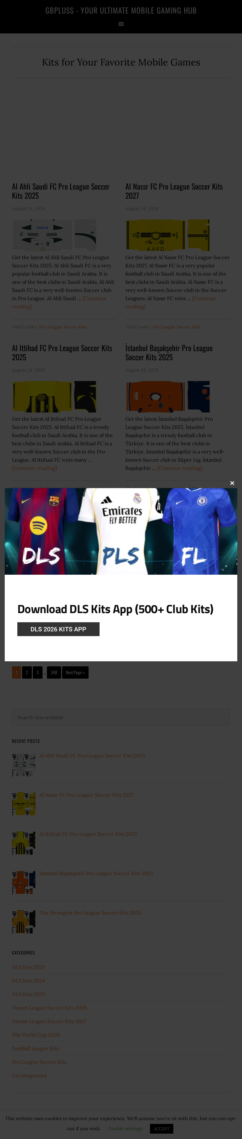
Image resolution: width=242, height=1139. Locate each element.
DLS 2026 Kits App (58, 629)
